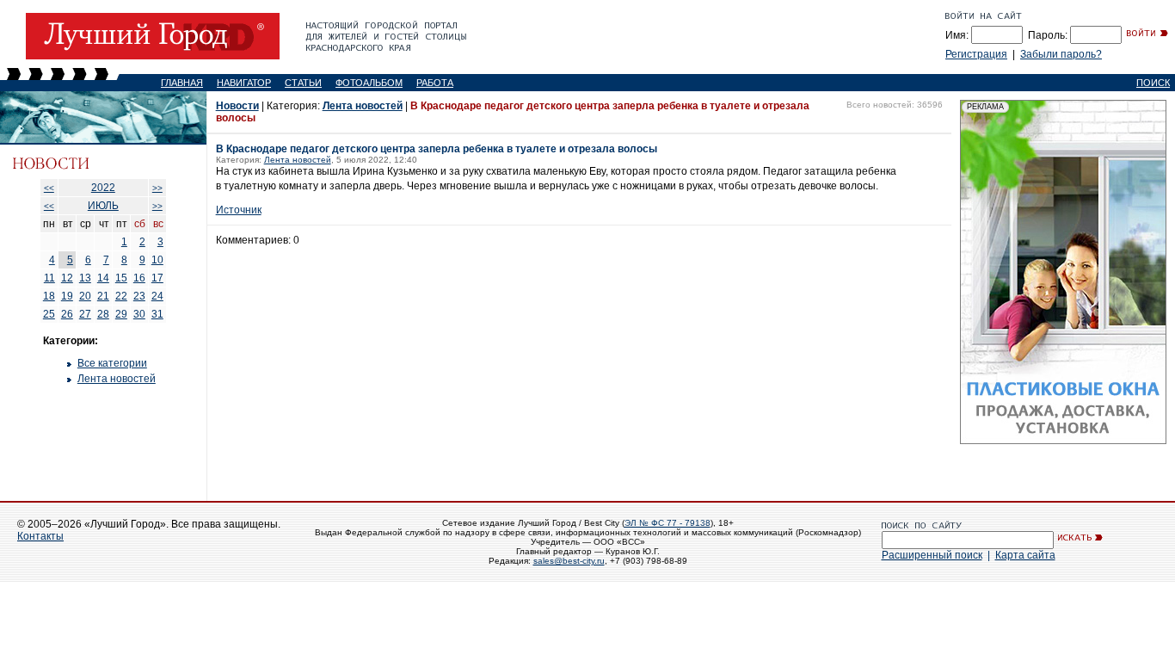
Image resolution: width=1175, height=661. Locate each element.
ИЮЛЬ (103, 206)
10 (157, 260)
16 (139, 278)
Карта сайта (1025, 555)
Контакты (40, 536)
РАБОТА (434, 82)
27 (85, 314)
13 (85, 278)
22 (121, 296)
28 (103, 314)
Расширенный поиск (932, 555)
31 (157, 314)
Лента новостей (116, 379)
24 (157, 296)
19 (67, 296)
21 (103, 296)
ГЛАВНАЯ (182, 82)
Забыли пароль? (1061, 54)
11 (49, 278)
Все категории (112, 363)
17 (157, 278)
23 (139, 296)
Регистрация (976, 54)
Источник (238, 210)
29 (121, 314)
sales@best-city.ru (569, 560)
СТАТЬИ (303, 82)
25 (49, 314)
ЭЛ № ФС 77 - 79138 (667, 523)
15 (121, 278)
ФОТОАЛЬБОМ (369, 82)
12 (67, 278)
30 (139, 314)
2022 (103, 188)
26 (67, 314)
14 (103, 278)
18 (49, 296)
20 (85, 296)
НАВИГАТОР (244, 82)
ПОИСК (1153, 82)
